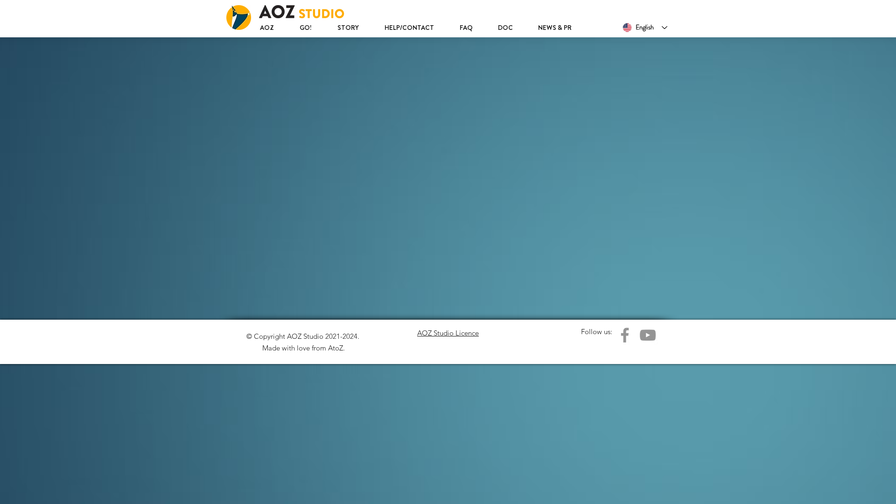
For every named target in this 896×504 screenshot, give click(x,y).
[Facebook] (625, 335)
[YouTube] (648, 335)
